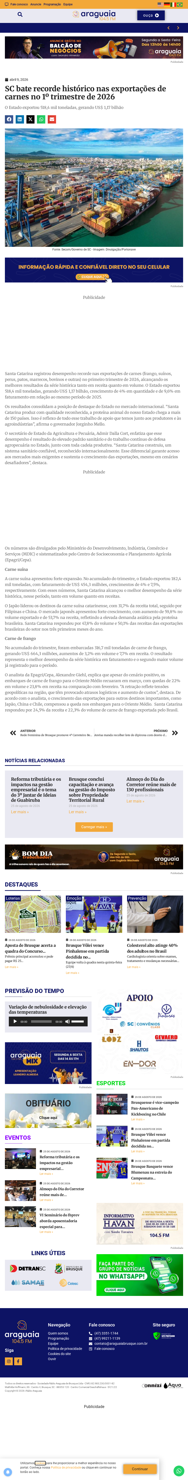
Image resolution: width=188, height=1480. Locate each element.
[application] (48, 1021)
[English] (161, 4)
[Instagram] (9, 1361)
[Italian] (173, 4)
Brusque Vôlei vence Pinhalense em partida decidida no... (87, 951)
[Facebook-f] (18, 1361)
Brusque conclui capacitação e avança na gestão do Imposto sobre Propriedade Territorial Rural (92, 789)
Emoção (74, 898)
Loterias (13, 898)
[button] (9, 119)
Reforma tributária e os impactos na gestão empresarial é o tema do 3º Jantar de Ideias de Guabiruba (36, 789)
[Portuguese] (180, 4)
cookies (40, 1463)
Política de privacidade (66, 1467)
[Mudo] (67, 1021)
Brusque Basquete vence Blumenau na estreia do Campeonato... (152, 1172)
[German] (167, 4)
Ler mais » (20, 812)
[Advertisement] (94, 334)
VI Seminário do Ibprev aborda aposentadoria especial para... (59, 1221)
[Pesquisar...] (20, 15)
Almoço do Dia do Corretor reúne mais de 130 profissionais (151, 784)
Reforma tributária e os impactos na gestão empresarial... (60, 1163)
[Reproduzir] (15, 1021)
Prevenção (137, 898)
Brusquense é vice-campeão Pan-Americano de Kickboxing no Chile (155, 1108)
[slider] (78, 1021)
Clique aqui (48, 1117)
